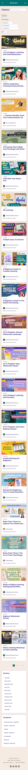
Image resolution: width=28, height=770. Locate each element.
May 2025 (7, 687)
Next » (25, 665)
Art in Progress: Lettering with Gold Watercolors (13, 53)
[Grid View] (3, 32)
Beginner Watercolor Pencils (11, 617)
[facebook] (13, 766)
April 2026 (7, 678)
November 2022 (8, 703)
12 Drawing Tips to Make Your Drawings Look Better (14, 148)
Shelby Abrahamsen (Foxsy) (12, 59)
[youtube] (19, 766)
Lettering (6, 729)
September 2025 (9, 684)
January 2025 (8, 693)
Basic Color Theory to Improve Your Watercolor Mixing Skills (13, 523)
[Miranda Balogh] (4, 529)
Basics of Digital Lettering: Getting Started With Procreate (13, 586)
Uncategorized (7, 736)
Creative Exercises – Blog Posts (11, 722)
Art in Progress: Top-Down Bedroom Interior (13, 428)
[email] (11, 766)
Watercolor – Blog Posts (9, 743)
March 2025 (8, 690)
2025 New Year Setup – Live (12, 180)
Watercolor (6, 739)
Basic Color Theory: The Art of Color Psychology (13, 554)
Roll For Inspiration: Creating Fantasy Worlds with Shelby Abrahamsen (13, 85)
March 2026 (8, 681)
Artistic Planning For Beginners (11, 459)
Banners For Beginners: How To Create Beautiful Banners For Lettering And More (13, 491)
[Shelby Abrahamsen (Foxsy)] (4, 60)
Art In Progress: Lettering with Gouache (13, 396)
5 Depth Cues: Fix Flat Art (13, 240)
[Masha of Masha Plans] (4, 123)
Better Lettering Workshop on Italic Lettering (14, 649)
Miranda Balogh (9, 529)
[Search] (25, 3)
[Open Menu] (2, 3)
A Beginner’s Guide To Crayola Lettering (12, 270)
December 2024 (8, 696)
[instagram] (16, 766)
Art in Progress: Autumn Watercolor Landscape (12, 333)
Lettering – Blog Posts (9, 732)
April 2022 (7, 709)
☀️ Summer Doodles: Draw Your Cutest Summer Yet (13, 116)
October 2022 (8, 706)
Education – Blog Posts (9, 725)
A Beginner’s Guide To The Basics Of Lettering (13, 302)
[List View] (5, 32)
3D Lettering (8, 210)
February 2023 (8, 700)
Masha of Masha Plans (11, 123)
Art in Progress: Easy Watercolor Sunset (11, 365)
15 (23, 665)
